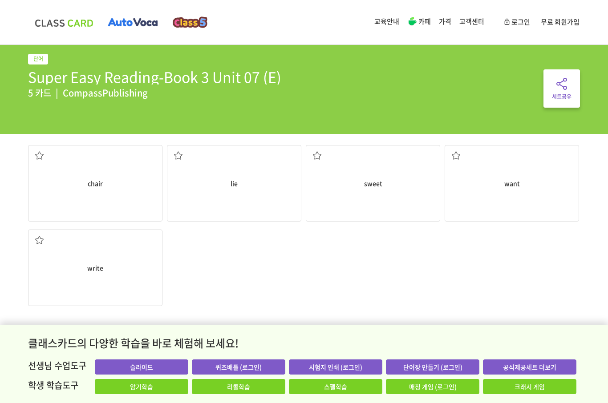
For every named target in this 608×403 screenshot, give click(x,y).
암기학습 (141, 386)
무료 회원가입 (560, 22)
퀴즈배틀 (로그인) (238, 367)
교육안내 (386, 21)
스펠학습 (335, 386)
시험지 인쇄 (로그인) (335, 367)
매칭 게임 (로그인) (433, 386)
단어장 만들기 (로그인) (432, 367)
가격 (445, 21)
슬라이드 (141, 367)
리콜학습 (238, 386)
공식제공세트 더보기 (529, 367)
